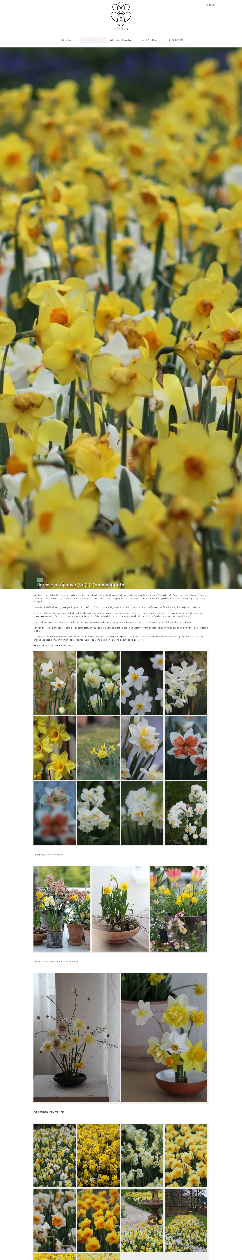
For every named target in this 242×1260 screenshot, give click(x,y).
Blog (39, 579)
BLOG (93, 40)
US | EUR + (211, 5)
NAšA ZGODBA (149, 40)
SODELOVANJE (177, 40)
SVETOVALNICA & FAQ (121, 40)
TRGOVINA (65, 40)
